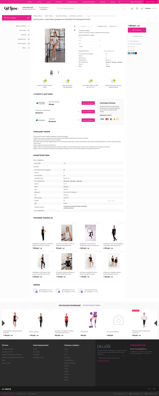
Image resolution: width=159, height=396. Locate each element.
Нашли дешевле (134, 41)
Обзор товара (22, 30)
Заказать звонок (150, 1)
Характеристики (22, 39)
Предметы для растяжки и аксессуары (11, 354)
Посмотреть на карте (103, 360)
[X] (136, 53)
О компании (59, 2)
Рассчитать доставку (135, 44)
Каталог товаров (10, 18)
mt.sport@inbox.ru (140, 349)
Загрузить (108, 62)
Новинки (35, 349)
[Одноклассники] (131, 53)
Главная (29, 2)
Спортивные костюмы (7, 351)
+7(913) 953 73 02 (21, 393)
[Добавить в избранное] (74, 26)
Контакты (66, 374)
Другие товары (111, 200)
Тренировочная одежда (7, 349)
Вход (132, 2)
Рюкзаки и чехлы (6, 363)
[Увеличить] (55, 45)
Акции (48, 2)
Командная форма (72, 2)
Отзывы (66, 377)
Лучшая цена (36, 354)
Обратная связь (9, 393)
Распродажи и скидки (38, 357)
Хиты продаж (36, 351)
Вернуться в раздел (21, 26)
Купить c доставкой (88, 103)
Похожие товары (22, 43)
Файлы (24, 47)
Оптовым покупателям (89, 2)
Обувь (3, 360)
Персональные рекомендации (70, 305)
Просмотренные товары (91, 305)
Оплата (113, 2)
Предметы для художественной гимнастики (13, 357)
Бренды (66, 380)
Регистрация (138, 2)
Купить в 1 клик (138, 36)
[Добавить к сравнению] (74, 30)
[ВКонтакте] (129, 53)
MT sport (108, 66)
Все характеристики (109, 51)
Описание (23, 34)
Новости (66, 371)
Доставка (103, 2)
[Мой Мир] (133, 53)
